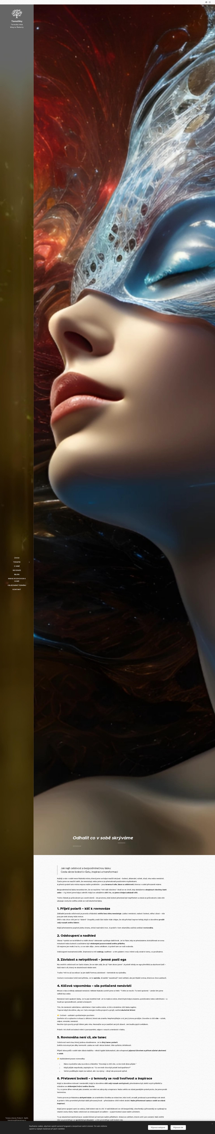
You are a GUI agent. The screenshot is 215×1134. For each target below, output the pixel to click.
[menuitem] (17, 558)
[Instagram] (209, 2)
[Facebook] (206, 2)
